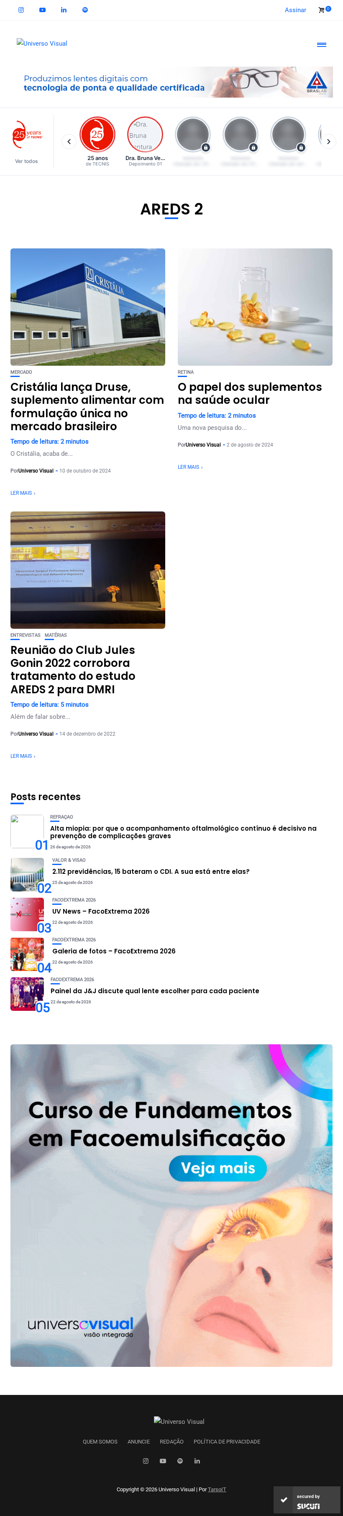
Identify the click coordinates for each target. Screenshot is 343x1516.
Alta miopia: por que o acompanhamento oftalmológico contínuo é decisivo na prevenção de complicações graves (183, 832)
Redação (172, 1442)
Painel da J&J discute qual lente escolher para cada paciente (155, 991)
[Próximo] (328, 141)
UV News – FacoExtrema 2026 (101, 911)
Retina (186, 372)
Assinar (295, 10)
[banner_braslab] (171, 81)
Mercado (21, 372)
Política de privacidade (227, 1442)
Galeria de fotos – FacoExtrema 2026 (114, 951)
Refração (61, 817)
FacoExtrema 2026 (74, 900)
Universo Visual (36, 471)
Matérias (56, 635)
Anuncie (139, 1442)
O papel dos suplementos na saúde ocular (250, 394)
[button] (30, 141)
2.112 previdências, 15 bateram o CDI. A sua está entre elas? (151, 871)
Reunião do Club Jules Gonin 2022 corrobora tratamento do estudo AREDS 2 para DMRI (73, 670)
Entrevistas (25, 635)
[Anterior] (69, 141)
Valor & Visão (69, 860)
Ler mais (21, 493)
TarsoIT (217, 1489)
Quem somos (100, 1442)
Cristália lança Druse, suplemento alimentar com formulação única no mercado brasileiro (87, 407)
